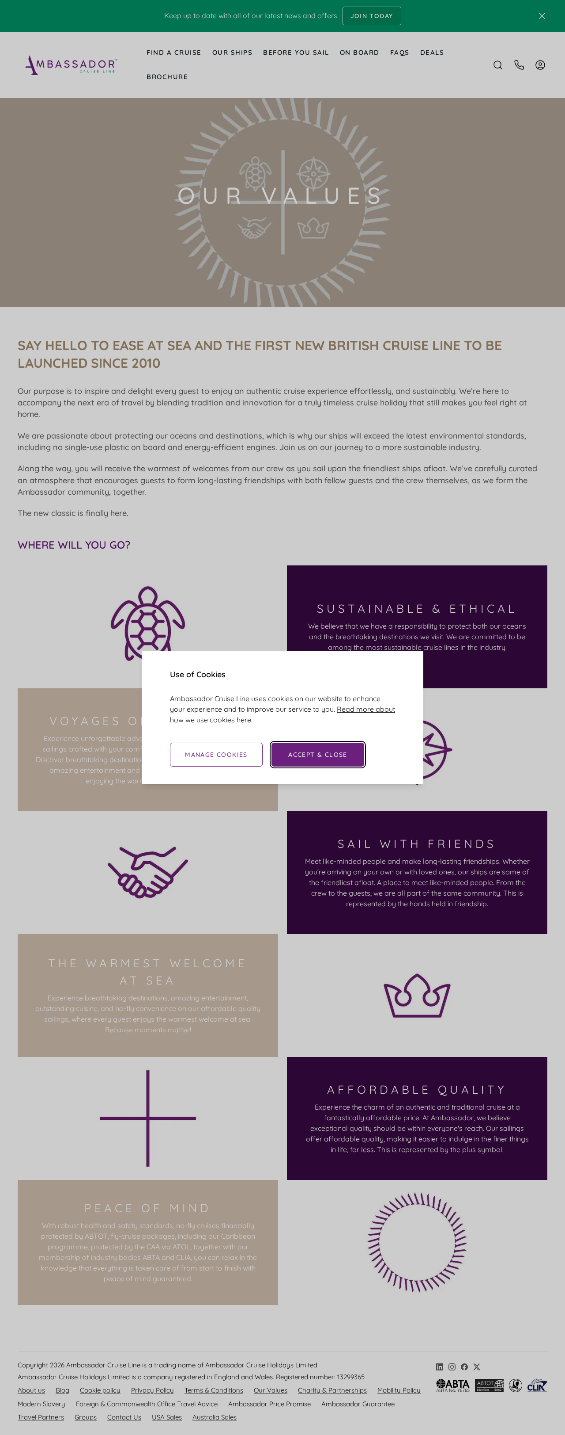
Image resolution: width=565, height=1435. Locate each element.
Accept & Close (317, 755)
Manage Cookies (216, 755)
